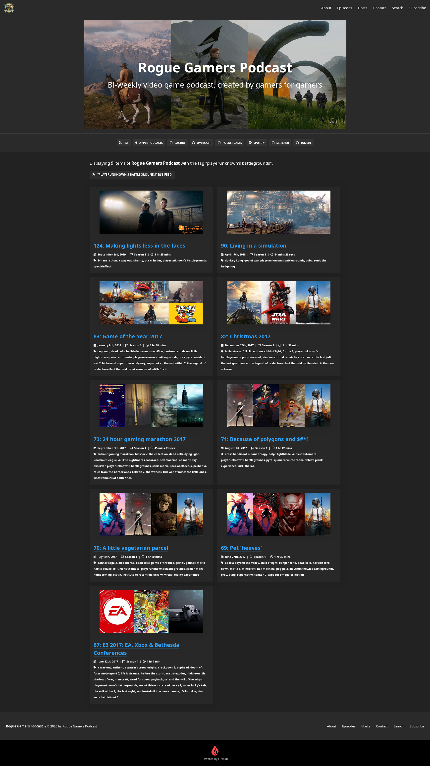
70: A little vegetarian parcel (131, 547)
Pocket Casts (232, 143)
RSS (126, 143)
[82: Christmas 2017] (278, 302)
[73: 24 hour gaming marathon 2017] (151, 405)
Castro (179, 143)
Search (397, 7)
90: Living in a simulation (253, 245)
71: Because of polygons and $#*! (264, 439)
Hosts (362, 7)
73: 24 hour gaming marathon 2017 (140, 439)
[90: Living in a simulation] (278, 212)
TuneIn (306, 143)
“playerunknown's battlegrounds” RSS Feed (134, 174)
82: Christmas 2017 (245, 336)
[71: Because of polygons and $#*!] (278, 405)
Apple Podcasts (151, 143)
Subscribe (417, 7)
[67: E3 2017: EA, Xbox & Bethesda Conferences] (151, 611)
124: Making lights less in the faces (139, 245)
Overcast (204, 143)
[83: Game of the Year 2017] (151, 302)
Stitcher (282, 143)
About (326, 7)
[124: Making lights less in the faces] (151, 212)
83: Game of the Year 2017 (128, 336)
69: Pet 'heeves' (241, 547)
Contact (379, 7)
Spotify (259, 143)
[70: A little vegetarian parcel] (151, 514)
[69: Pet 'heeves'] (278, 514)
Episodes (344, 7)
